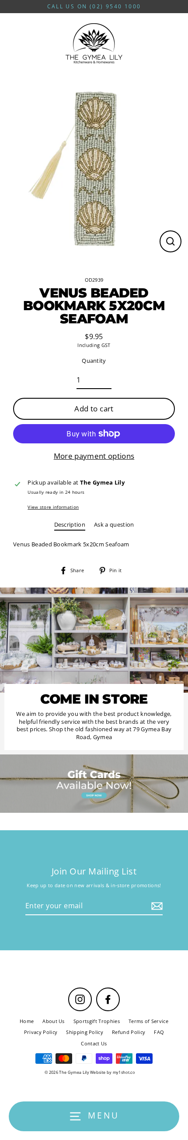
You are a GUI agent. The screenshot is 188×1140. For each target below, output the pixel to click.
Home (27, 1021)
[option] (94, 783)
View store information (53, 507)
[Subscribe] (156, 906)
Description (70, 524)
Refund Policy (128, 1032)
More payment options (94, 456)
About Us (53, 1021)
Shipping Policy (84, 1032)
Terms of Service (148, 1021)
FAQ (159, 1032)
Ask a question (114, 524)
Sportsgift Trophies (96, 1021)
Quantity (94, 361)
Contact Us (94, 1043)
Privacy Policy (40, 1032)
